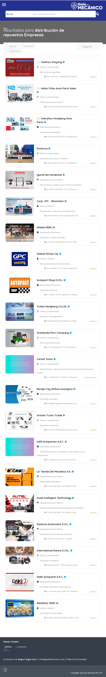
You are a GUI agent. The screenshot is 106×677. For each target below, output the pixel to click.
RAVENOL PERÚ (46, 603)
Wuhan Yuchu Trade (50, 415)
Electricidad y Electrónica (50, 127)
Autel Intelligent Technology (54, 497)
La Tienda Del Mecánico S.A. (54, 471)
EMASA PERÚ (45, 227)
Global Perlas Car (48, 253)
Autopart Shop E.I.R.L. (50, 280)
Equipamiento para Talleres (51, 179)
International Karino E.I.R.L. (53, 550)
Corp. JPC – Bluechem (50, 201)
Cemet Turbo (45, 359)
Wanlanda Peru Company (53, 332)
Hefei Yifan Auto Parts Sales (56, 88)
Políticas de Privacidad (76, 659)
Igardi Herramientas (50, 174)
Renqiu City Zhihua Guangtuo (55, 389)
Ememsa (42, 148)
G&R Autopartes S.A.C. (51, 441)
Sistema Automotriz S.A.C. (53, 524)
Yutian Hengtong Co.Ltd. (52, 306)
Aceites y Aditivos (47, 206)
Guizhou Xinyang (50, 62)
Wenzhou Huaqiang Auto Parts (54, 120)
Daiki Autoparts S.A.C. (50, 576)
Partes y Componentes (49, 67)
